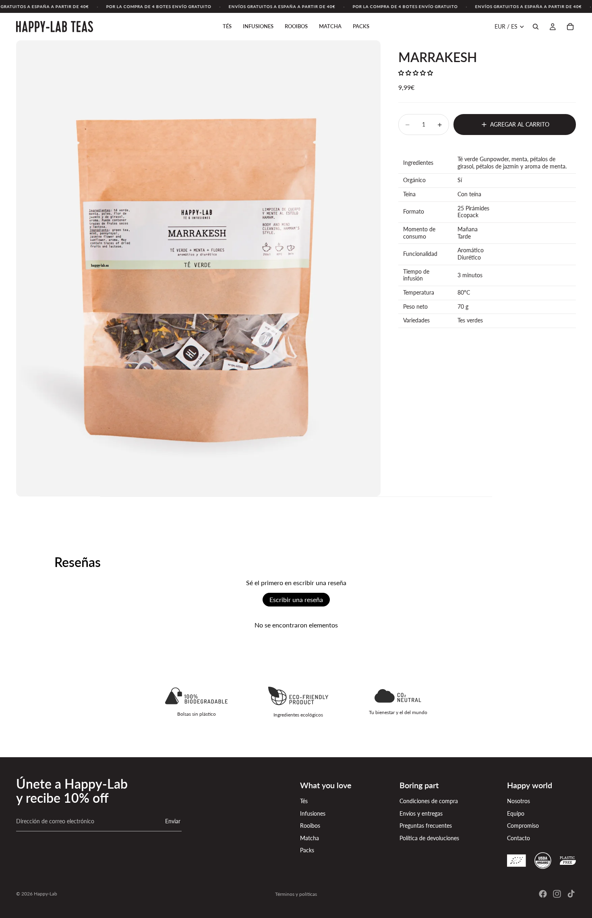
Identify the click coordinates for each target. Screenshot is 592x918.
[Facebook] (543, 894)
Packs (307, 850)
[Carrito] (570, 26)
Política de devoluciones (429, 838)
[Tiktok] (571, 894)
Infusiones (312, 813)
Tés (304, 801)
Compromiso (523, 825)
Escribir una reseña (296, 599)
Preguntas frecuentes (425, 825)
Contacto (518, 838)
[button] (415, 73)
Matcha (309, 838)
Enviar (172, 821)
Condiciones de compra (428, 801)
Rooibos (310, 825)
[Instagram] (557, 894)
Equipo (515, 813)
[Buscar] (535, 26)
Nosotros (518, 801)
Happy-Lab (45, 894)
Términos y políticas (296, 894)
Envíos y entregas (421, 813)
